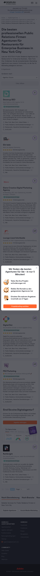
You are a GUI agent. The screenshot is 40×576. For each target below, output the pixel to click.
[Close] (36, 268)
